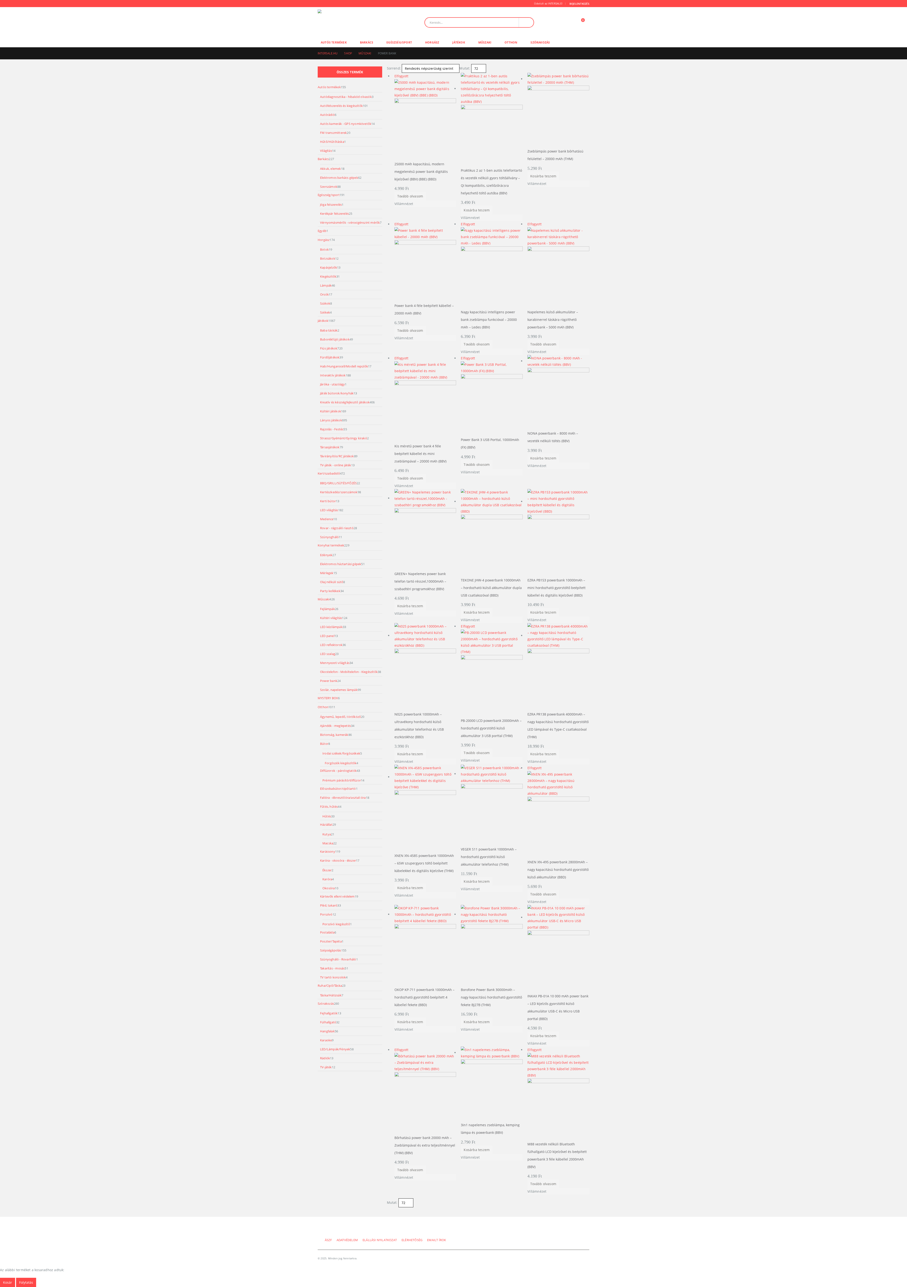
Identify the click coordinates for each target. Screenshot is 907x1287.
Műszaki (484, 42)
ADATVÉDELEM (347, 1240)
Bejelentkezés (579, 3)
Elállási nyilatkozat (380, 1240)
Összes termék (350, 72)
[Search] (526, 22)
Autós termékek (334, 42)
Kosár (7, 1282)
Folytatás (26, 1282)
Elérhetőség (412, 1240)
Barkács (366, 42)
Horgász (432, 42)
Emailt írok (436, 1240)
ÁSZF (328, 1240)
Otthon (511, 42)
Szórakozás (540, 42)
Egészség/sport (399, 42)
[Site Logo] (350, 22)
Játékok (458, 42)
